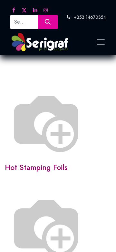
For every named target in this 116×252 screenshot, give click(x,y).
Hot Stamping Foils (36, 167)
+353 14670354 (90, 17)
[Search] (48, 22)
